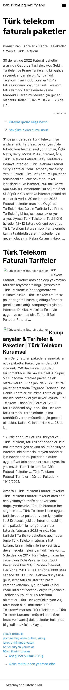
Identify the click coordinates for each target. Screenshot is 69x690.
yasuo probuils (13, 634)
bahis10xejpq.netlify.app (24, 5)
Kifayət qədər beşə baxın (28, 122)
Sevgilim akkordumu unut (28, 130)
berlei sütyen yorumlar (18, 647)
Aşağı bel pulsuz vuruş (26, 656)
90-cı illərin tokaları (16, 651)
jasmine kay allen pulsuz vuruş (24, 638)
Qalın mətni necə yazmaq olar (32, 664)
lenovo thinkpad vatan (18, 642)
